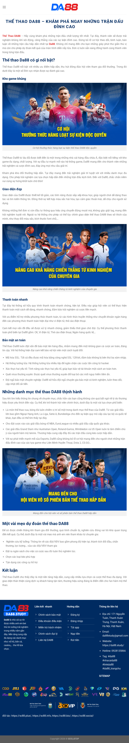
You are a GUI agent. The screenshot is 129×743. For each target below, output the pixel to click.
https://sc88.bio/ (61, 715)
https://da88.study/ (113, 645)
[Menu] (4, 7)
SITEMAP (104, 675)
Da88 (52, 43)
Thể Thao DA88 (11, 35)
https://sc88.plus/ (21, 715)
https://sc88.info (41, 715)
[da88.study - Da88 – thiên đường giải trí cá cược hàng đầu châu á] (64, 7)
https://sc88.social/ (83, 715)
